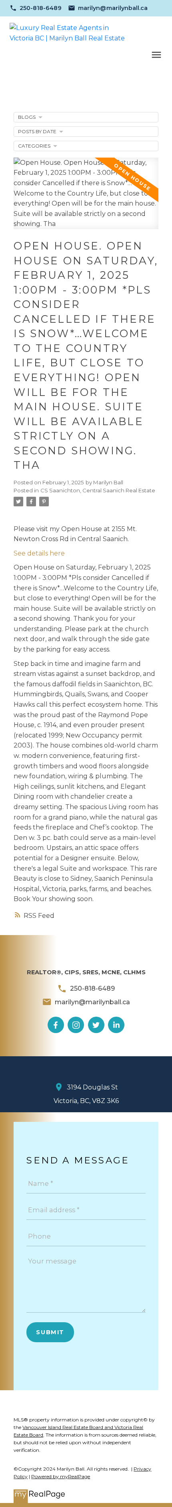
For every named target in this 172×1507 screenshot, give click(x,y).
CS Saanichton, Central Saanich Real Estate (97, 490)
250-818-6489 (41, 8)
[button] (36, 8)
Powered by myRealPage (60, 1476)
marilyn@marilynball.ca (113, 8)
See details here (39, 553)
